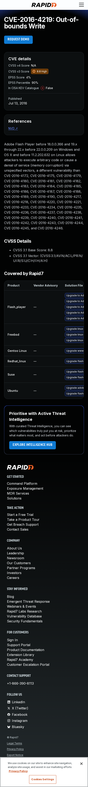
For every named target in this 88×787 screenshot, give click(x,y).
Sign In (12, 640)
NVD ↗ (13, 128)
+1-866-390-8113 (20, 683)
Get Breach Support (22, 524)
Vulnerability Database (24, 616)
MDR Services (18, 493)
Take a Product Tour (23, 519)
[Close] (81, 763)
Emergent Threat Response (28, 601)
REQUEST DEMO (18, 39)
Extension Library (20, 655)
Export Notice (15, 754)
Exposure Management (25, 488)
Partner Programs (21, 568)
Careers (13, 578)
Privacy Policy (15, 749)
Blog (10, 596)
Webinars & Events (21, 606)
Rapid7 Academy (20, 660)
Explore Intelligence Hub (32, 445)
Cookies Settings (42, 779)
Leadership (15, 553)
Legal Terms (14, 743)
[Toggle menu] (81, 5)
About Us (14, 548)
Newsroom (15, 558)
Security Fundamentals (25, 621)
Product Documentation (25, 650)
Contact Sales (17, 529)
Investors (14, 573)
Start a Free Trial (20, 515)
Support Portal (18, 645)
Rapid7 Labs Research (24, 611)
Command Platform (22, 483)
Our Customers (19, 563)
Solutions (14, 498)
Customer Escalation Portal (28, 664)
